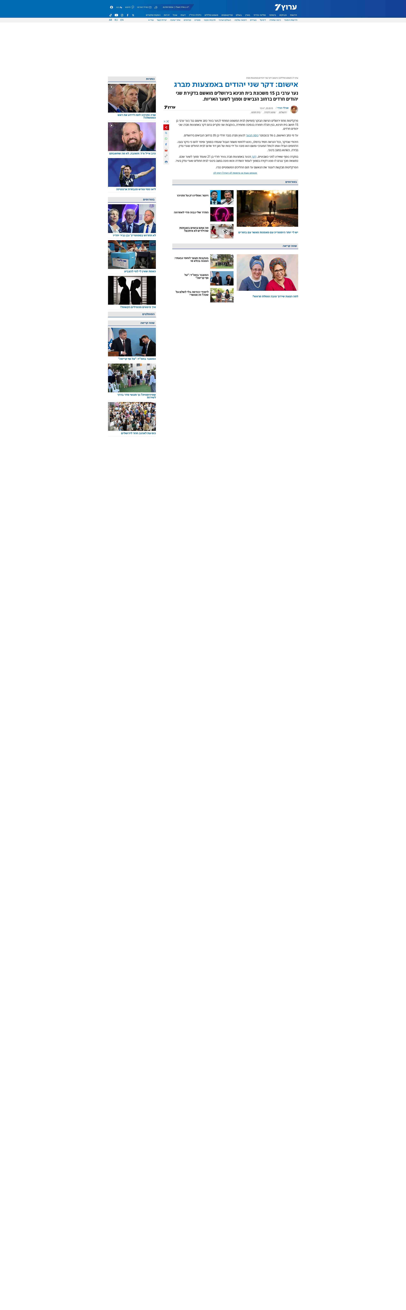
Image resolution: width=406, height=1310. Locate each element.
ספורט (197, 20)
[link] (267, 214)
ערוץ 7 (295, 78)
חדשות (293, 15)
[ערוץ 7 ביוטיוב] (116, 15)
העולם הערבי (225, 20)
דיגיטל (263, 20)
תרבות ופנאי (210, 20)
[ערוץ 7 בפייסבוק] (127, 15)
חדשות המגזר (290, 20)
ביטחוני (272, 15)
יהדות (167, 15)
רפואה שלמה (240, 20)
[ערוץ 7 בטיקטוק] (110, 15)
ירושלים (283, 112)
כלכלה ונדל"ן (195, 15)
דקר (253, 156)
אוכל (175, 15)
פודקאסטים (227, 15)
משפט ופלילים (211, 15)
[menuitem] (293, 15)
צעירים (253, 20)
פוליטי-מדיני (260, 15)
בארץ (247, 15)
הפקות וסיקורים (153, 15)
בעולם (239, 15)
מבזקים (283, 15)
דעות (183, 15)
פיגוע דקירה (269, 112)
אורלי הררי (283, 108)
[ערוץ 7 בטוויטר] (133, 15)
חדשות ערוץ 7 (283, 9)
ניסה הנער (252, 135)
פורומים (187, 20)
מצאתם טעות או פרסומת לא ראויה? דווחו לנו (235, 173)
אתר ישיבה (175, 20)
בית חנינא (255, 112)
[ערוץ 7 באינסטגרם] (122, 15)
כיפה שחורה (275, 20)
